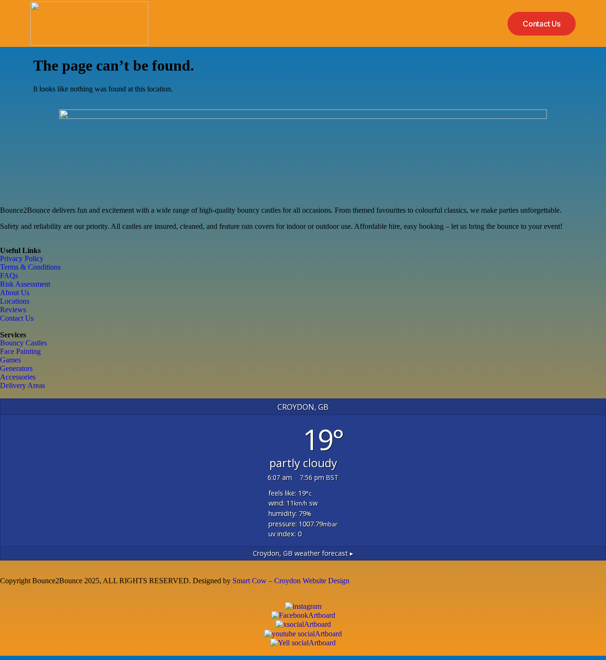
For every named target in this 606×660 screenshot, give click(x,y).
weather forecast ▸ (303, 553)
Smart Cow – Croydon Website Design (290, 581)
